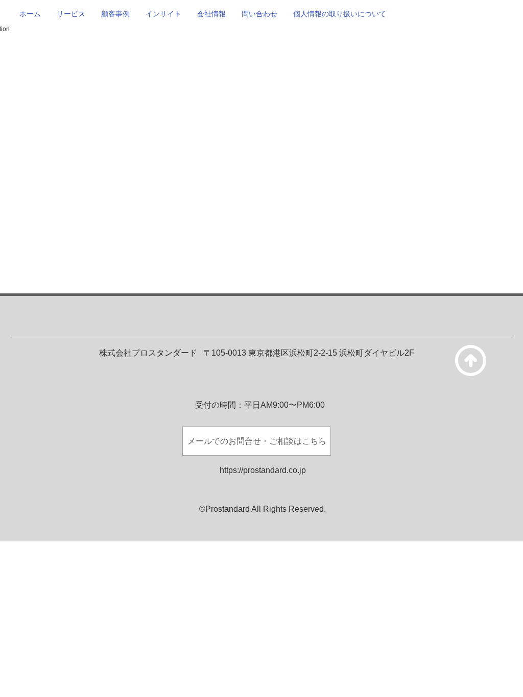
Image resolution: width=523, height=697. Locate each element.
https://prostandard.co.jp (263, 470)
